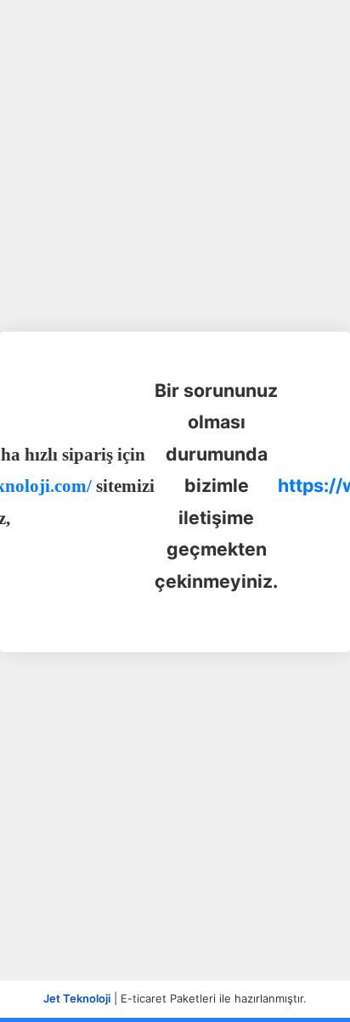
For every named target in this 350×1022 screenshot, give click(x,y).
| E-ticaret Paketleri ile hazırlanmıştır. (175, 998)
